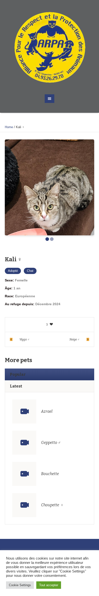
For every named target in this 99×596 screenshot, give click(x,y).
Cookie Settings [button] (20, 585)
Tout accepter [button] (48, 585)
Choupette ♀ (52, 505)
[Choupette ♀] (24, 505)
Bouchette (50, 473)
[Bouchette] (24, 474)
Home (9, 127)
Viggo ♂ (24, 339)
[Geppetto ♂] (24, 443)
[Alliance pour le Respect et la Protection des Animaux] (49, 47)
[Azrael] (24, 411)
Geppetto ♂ (51, 442)
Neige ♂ (74, 339)
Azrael (46, 411)
